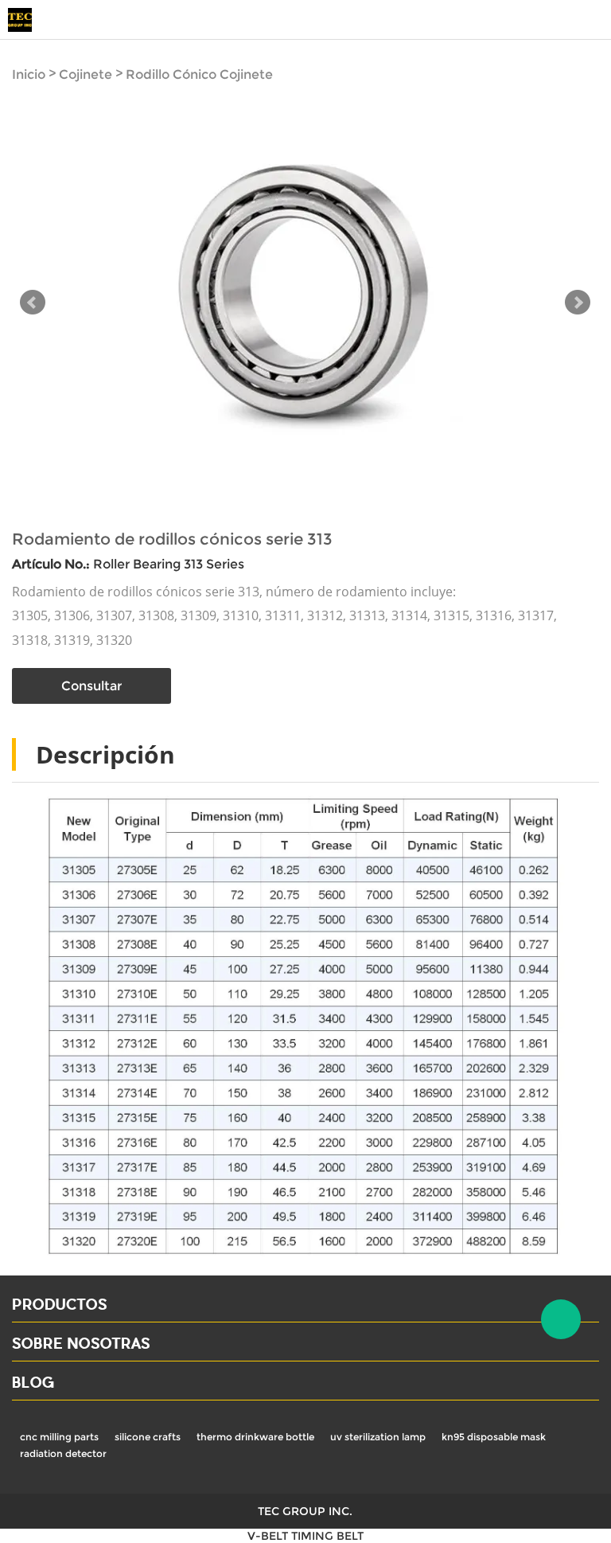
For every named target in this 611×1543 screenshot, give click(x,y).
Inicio (28, 74)
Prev (32, 302)
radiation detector (63, 1453)
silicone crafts (148, 1437)
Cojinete (85, 74)
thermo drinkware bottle (255, 1437)
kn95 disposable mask (494, 1437)
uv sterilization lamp (378, 1437)
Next (577, 302)
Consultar (91, 685)
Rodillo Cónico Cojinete (199, 74)
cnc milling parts (59, 1437)
